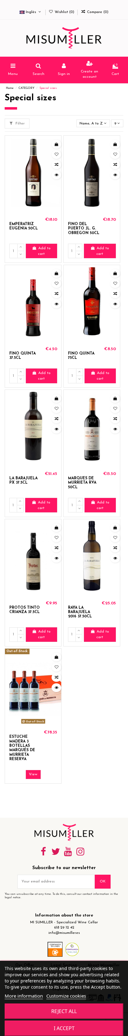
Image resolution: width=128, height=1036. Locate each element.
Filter (19, 123)
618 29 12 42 (64, 927)
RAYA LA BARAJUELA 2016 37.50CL (80, 612)
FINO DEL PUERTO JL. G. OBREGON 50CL (83, 228)
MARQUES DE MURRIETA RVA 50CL (82, 483)
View (33, 774)
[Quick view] (56, 175)
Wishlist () (64, 12)
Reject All (64, 1011)
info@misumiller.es (64, 933)
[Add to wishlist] (56, 154)
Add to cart (44, 251)
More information (24, 996)
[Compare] (56, 164)
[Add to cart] (56, 144)
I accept (64, 1028)
